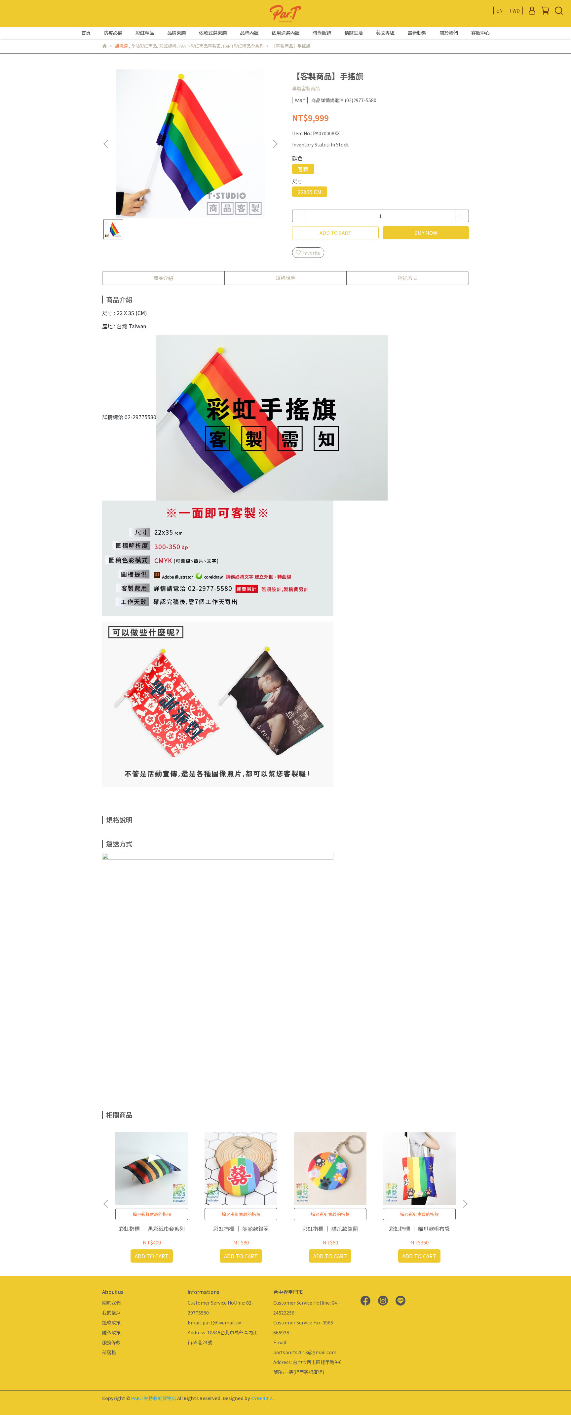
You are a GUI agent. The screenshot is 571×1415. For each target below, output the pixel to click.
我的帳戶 (111, 1312)
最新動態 (417, 32)
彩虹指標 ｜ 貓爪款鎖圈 (330, 1228)
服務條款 (111, 1342)
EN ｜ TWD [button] (508, 11)
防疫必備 (113, 32)
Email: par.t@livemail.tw (214, 1322)
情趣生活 (353, 32)
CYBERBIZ (262, 1398)
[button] (275, 144)
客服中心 (480, 32)
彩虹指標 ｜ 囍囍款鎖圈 (241, 1228)
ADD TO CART (335, 232)
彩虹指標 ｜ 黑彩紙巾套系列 (152, 1228)
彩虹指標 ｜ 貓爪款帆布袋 (419, 1228)
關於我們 (448, 32)
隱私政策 (111, 1332)
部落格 (109, 1352)
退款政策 (111, 1322)
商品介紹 (163, 277)
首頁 (86, 32)
